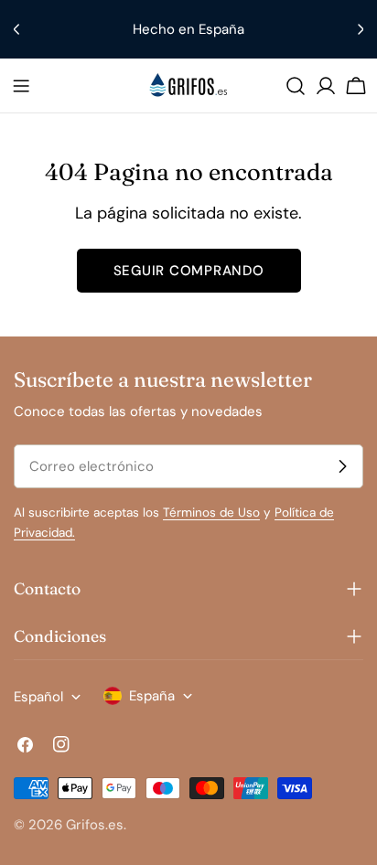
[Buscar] (295, 86)
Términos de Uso (211, 512)
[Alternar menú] (21, 86)
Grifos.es (95, 825)
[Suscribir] (342, 466)
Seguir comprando (188, 271)
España (152, 696)
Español (38, 697)
